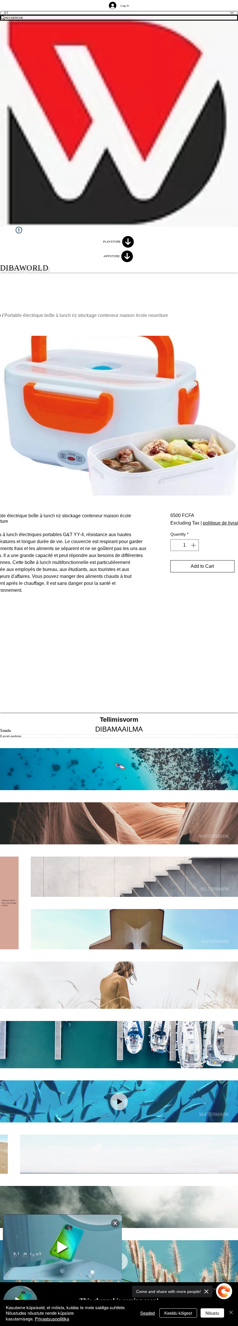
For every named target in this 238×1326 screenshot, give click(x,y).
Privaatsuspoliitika (52, 1319)
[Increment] (194, 545)
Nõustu (212, 1313)
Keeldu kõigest (178, 1313)
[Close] (231, 1313)
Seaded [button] (147, 1313)
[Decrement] (175, 545)
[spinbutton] (184, 545)
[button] (119, 769)
